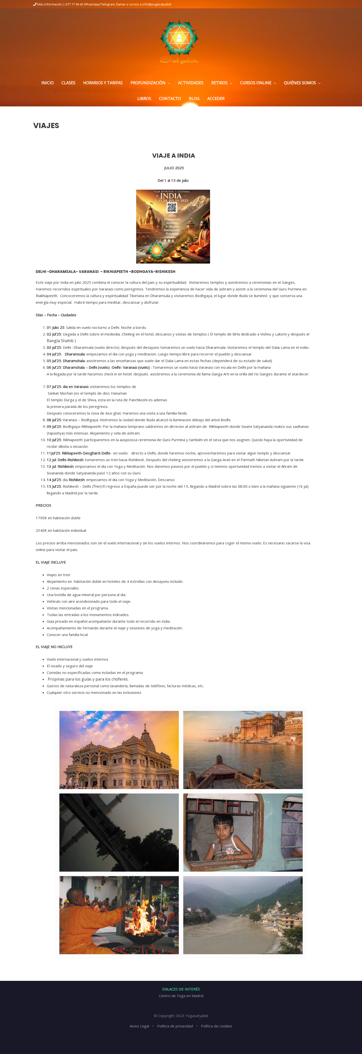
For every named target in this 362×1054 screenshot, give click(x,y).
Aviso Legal (139, 1025)
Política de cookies (216, 1025)
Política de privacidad (175, 1025)
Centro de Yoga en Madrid (181, 995)
